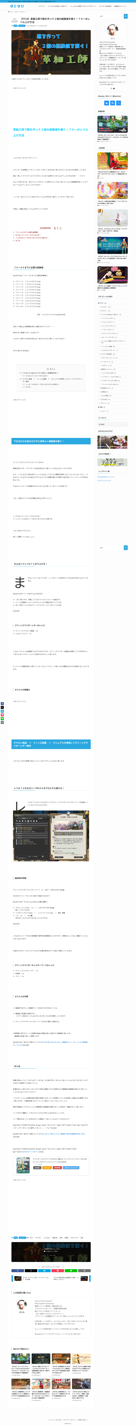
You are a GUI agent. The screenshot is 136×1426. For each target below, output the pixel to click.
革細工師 (54, 1238)
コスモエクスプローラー (110, 350)
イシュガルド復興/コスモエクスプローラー (113, 342)
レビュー (104, 411)
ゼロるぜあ (105, 399)
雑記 (102, 407)
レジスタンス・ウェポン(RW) (111, 377)
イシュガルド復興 (108, 346)
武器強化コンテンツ (108, 369)
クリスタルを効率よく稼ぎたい (111, 314)
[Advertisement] (51, 103)
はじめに (58, 1420)
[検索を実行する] (126, 16)
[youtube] (114, 89)
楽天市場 (57, 1168)
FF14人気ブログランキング (106, 477)
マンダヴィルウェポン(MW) (111, 380)
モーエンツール (107, 362)
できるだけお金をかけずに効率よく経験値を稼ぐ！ (41, 373)
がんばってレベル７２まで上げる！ (28, 235)
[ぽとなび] (17, 6)
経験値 (66, 1238)
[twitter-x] (111, 89)
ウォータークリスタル (109, 337)
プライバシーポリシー (69, 1420)
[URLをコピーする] (84, 1270)
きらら (22, 1312)
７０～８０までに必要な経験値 (26, 232)
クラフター (22, 26)
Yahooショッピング (71, 1168)
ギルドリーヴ (74, 1238)
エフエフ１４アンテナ (104, 480)
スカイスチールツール (109, 358)
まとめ (17, 240)
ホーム (52, 1420)
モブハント (105, 403)
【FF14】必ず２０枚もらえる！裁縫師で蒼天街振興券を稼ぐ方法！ (62, 1134)
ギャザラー (105, 311)
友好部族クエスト (107, 388)
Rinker (40, 1164)
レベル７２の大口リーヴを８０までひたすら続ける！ (43, 384)
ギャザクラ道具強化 (108, 354)
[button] (17, 1270)
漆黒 (61, 1238)
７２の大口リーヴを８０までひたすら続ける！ (32, 238)
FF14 (15, 26)
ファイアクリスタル (108, 318)
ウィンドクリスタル (108, 326)
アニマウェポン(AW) (109, 373)
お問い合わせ (82, 1420)
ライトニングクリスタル (110, 333)
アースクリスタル (108, 330)
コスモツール (107, 365)
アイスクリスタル (108, 322)
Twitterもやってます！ (30, 1151)
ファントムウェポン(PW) (110, 384)
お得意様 (104, 392)
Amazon (47, 1168)
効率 (82, 1238)
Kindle (37, 1168)
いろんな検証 (106, 396)
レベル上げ (47, 1238)
